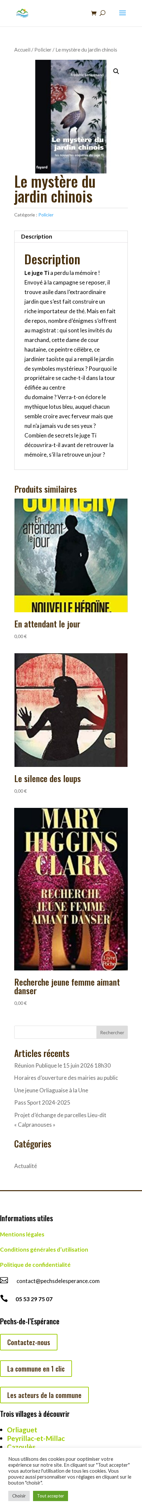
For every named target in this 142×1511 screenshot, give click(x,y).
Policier (43, 50)
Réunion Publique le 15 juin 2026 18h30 (62, 1065)
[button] (116, 71)
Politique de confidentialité (35, 1264)
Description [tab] (36, 236)
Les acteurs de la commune (44, 1395)
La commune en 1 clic (36, 1369)
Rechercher (112, 1032)
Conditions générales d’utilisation (44, 1249)
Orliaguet (22, 1429)
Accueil (22, 50)
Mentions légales (22, 1234)
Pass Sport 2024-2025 (42, 1102)
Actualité (25, 1165)
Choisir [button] (19, 1495)
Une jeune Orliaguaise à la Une (51, 1090)
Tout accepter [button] (50, 1495)
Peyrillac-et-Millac (36, 1438)
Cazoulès (21, 1447)
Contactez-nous (28, 1342)
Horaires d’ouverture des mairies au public (66, 1077)
